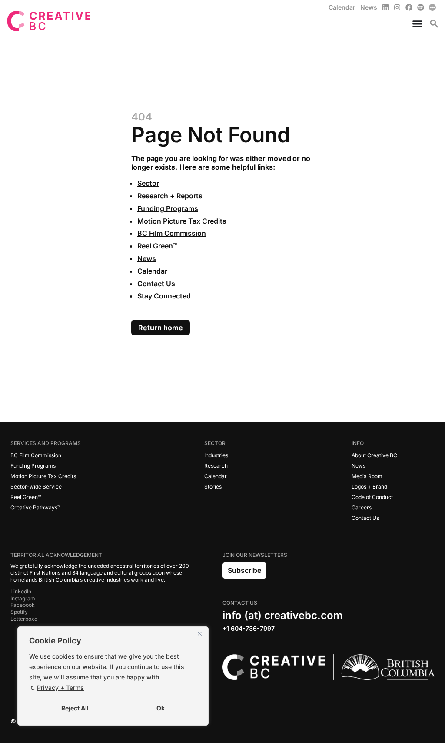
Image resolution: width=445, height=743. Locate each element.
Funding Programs (167, 208)
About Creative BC (374, 455)
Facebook (22, 605)
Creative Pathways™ (35, 507)
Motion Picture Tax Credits (181, 221)
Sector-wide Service (36, 486)
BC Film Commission (171, 233)
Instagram (22, 598)
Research (216, 465)
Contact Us (156, 283)
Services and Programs (45, 443)
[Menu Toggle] (414, 23)
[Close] (199, 634)
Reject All (75, 708)
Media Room (367, 476)
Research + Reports (170, 195)
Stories (213, 486)
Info (358, 443)
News (146, 258)
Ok (160, 708)
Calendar (152, 271)
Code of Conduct (372, 497)
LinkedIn (20, 591)
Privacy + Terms (60, 687)
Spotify (19, 612)
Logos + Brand (369, 486)
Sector (148, 183)
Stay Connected (164, 295)
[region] (113, 676)
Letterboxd (23, 619)
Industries (216, 455)
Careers (362, 507)
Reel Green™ (157, 245)
